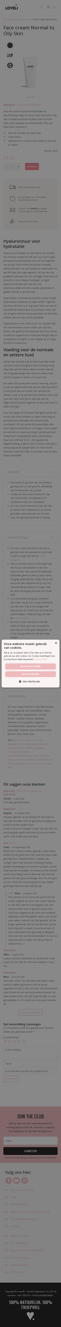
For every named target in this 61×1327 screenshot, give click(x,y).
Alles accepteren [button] (30, 666)
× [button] (56, 643)
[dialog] (30, 663)
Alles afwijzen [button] (30, 674)
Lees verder (40, 659)
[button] (30, 681)
